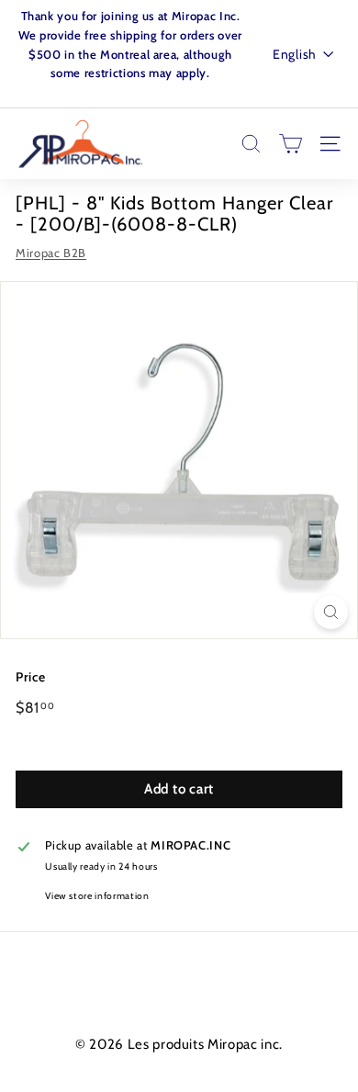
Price (30, 677)
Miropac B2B (51, 252)
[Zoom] (331, 612)
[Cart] (290, 144)
